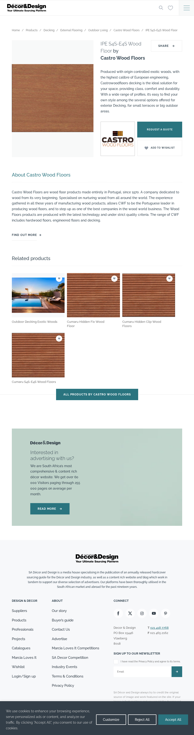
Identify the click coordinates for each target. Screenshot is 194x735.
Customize (111, 720)
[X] (130, 613)
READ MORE (50, 508)
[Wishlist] (170, 7)
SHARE (166, 46)
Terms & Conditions (67, 676)
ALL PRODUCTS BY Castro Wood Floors (97, 394)
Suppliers (19, 611)
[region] (97, 718)
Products (19, 620)
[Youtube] (154, 613)
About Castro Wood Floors (41, 175)
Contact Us (61, 629)
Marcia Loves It (24, 657)
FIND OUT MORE (24, 235)
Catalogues (21, 648)
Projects (18, 639)
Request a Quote (160, 129)
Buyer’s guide (63, 620)
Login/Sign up (24, 676)
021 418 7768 (159, 627)
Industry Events (64, 667)
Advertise (59, 639)
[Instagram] (142, 613)
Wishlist (18, 667)
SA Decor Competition (70, 657)
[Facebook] (118, 613)
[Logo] (79, 8)
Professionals (22, 629)
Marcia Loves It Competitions (75, 648)
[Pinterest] (165, 613)
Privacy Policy (63, 685)
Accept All (173, 720)
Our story (59, 611)
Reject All (142, 720)
